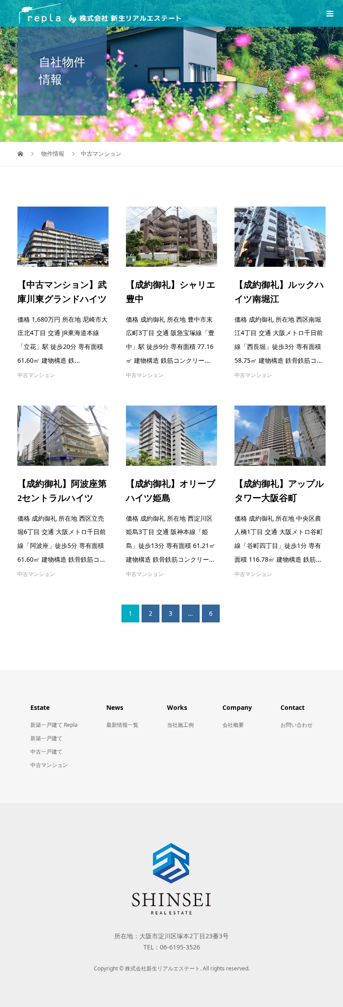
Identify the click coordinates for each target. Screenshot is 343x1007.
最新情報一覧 (122, 725)
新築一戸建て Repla (54, 725)
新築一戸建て (46, 738)
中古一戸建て (46, 751)
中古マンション (36, 375)
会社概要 (233, 725)
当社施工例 (180, 725)
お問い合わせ (296, 725)
